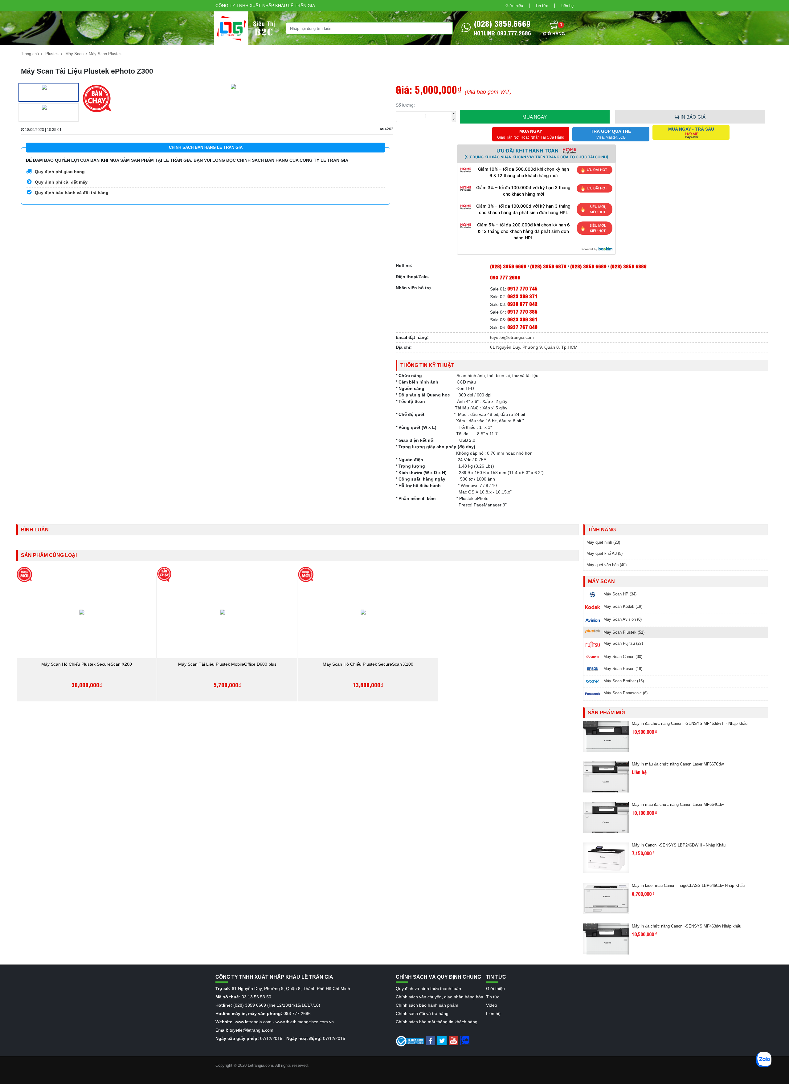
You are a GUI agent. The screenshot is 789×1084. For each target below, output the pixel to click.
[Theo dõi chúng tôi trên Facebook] (430, 1040)
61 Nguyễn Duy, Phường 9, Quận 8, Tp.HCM (534, 347)
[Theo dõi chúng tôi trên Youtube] (453, 1040)
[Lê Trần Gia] (231, 28)
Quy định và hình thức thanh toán (428, 988)
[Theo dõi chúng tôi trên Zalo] (465, 1040)
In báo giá (692, 117)
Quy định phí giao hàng (59, 171)
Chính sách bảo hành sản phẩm (427, 1005)
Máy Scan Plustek (105, 53)
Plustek (52, 53)
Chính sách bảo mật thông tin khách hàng (436, 1021)
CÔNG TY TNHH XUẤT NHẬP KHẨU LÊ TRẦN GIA (265, 5)
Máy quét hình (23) (603, 542)
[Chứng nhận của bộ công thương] (410, 1040)
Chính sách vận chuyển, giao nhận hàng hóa (439, 996)
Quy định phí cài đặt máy (61, 182)
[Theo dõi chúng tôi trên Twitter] (442, 1040)
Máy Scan (74, 53)
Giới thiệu (514, 5)
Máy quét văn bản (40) (607, 564)
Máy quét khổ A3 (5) (605, 553)
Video (491, 1005)
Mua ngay (534, 117)
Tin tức (541, 5)
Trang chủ (30, 53)
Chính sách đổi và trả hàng (422, 1013)
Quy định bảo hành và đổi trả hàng (71, 192)
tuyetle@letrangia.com (512, 337)
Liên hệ (567, 5)
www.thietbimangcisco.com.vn (305, 1021)
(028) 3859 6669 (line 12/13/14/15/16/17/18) (276, 1005)
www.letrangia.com (253, 1021)
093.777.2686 (297, 1013)
